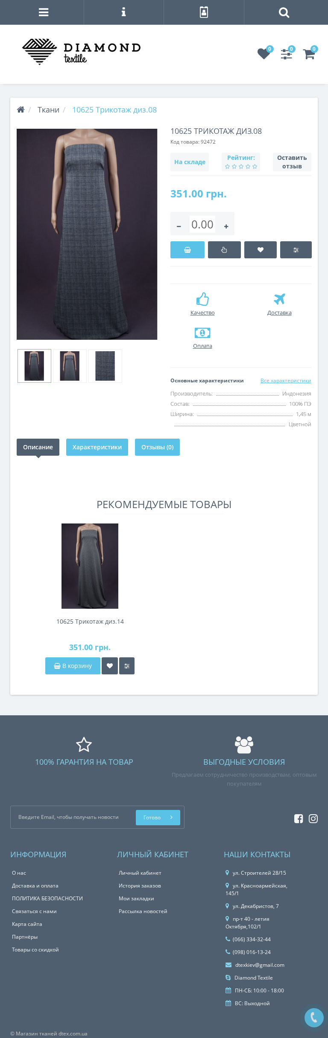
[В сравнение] (295, 249)
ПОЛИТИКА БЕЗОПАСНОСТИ (47, 898)
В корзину (76, 666)
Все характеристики (286, 380)
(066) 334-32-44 (252, 939)
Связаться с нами (34, 911)
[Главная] (21, 109)
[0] (264, 56)
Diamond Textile (253, 977)
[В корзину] (187, 249)
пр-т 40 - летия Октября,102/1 (247, 922)
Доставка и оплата (35, 885)
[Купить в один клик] (224, 249)
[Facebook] (296, 817)
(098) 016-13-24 (252, 952)
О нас (19, 872)
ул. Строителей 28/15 (259, 872)
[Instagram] (311, 817)
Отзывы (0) (157, 447)
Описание (38, 447)
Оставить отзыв (292, 161)
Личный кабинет (140, 872)
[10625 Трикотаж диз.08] (87, 234)
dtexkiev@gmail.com (259, 965)
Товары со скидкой (35, 949)
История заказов (140, 885)
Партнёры (25, 936)
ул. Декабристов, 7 (256, 906)
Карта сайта (27, 924)
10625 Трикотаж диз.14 (90, 621)
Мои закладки (136, 898)
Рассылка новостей (143, 911)
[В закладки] (260, 249)
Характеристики (97, 447)
